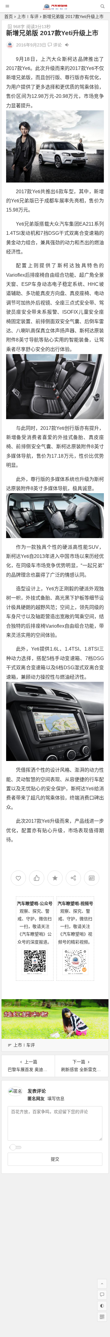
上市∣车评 (27, 16)
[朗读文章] (67, 45)
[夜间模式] (102, 1306)
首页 (8, 16)
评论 (57, 44)
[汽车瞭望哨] (55, 7)
